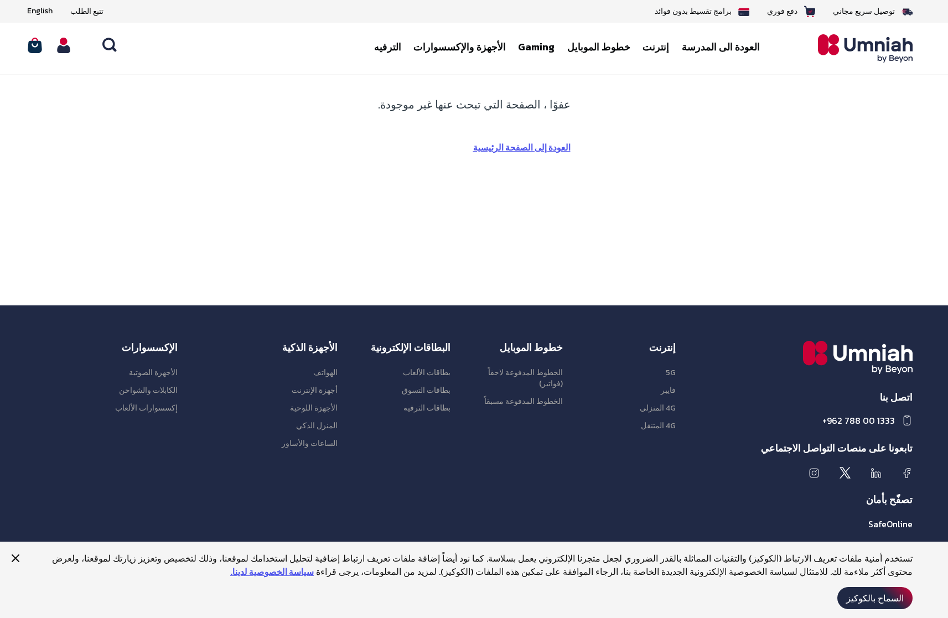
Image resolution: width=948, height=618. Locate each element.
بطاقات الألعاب (426, 372)
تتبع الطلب (86, 11)
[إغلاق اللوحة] (15, 558)
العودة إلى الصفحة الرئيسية (522, 147)
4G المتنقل (658, 426)
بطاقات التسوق (426, 390)
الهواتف (325, 372)
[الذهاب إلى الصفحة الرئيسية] (857, 48)
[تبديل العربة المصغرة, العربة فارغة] (35, 45)
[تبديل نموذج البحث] (110, 45)
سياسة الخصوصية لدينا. (272, 571)
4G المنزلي (658, 408)
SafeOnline (890, 524)
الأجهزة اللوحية (314, 408)
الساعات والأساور (310, 443)
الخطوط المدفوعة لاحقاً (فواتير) (525, 378)
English (40, 11)
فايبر (668, 390)
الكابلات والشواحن (148, 390)
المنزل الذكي (317, 426)
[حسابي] (63, 45)
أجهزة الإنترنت (315, 390)
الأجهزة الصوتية (153, 372)
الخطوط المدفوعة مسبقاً (523, 401)
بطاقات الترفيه (426, 408)
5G (671, 372)
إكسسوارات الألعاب (146, 408)
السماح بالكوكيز (875, 598)
